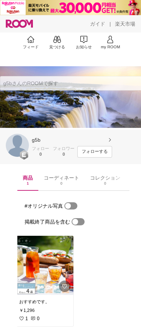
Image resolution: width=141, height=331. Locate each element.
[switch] (70, 205)
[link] (44, 265)
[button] (17, 145)
